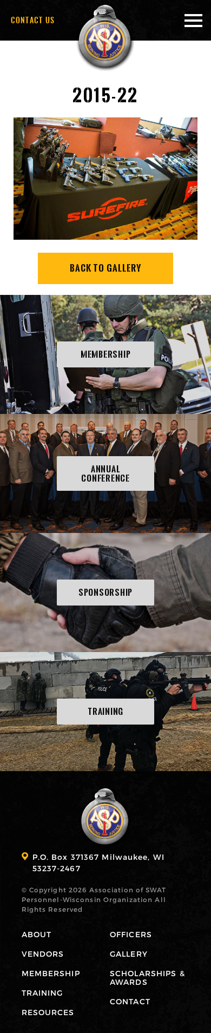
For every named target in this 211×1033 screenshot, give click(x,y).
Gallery (129, 953)
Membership (51, 973)
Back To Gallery (106, 268)
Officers (131, 934)
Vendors (43, 953)
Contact (130, 1001)
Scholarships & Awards (147, 977)
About (37, 934)
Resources (48, 1012)
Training (42, 992)
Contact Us (33, 20)
